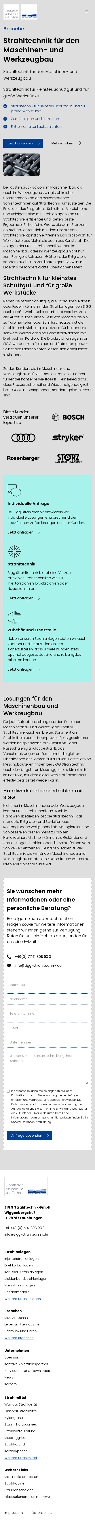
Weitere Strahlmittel (20, 1457)
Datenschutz (42, 1512)
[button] (86, 12)
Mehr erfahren (62, 143)
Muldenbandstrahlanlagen (25, 1278)
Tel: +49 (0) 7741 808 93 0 (24, 1227)
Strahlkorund (14, 1444)
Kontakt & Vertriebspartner (26, 1364)
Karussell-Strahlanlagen (23, 1272)
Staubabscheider (18, 1490)
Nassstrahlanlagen (19, 1285)
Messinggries (15, 1437)
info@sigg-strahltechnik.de (38, 965)
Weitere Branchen (19, 1337)
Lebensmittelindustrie (22, 1324)
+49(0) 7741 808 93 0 (33, 956)
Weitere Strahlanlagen (22, 1298)
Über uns (11, 1357)
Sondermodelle (17, 1292)
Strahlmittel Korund (19, 1431)
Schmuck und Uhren (20, 1331)
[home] (24, 12)
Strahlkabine (14, 1483)
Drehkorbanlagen (18, 1265)
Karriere (10, 1384)
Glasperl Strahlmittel (21, 1411)
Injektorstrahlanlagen (21, 1258)
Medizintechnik (16, 1317)
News (8, 1377)
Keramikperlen (16, 1451)
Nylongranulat (15, 1417)
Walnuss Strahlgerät (20, 1404)
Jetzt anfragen (20, 143)
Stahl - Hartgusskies (20, 1424)
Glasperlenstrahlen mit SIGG (27, 1496)
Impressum (13, 1512)
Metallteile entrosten (21, 1476)
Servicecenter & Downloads (27, 1370)
